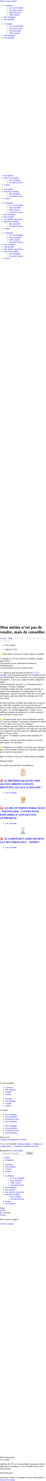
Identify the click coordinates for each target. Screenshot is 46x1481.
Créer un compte (6, 1224)
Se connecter (10, 1204)
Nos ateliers (8, 175)
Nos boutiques (9, 17)
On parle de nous (16, 10)
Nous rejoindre (15, 12)
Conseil (8, 1092)
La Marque (8, 203)
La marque (8, 5)
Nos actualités (14, 180)
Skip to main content (8, 1)
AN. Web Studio (16, 1151)
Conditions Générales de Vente (25, 1146)
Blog (10, 638)
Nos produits (9, 19)
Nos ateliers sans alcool (13, 219)
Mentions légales (24, 1144)
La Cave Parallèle (16, 8)
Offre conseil (14, 15)
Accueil (3, 638)
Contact (7, 185)
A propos (9, 1087)
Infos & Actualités (11, 178)
